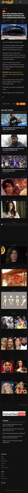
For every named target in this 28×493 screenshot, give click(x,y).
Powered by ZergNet (23, 404)
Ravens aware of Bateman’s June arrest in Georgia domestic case (14, 170)
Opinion (2, 465)
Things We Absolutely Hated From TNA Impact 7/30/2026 (20, 398)
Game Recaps (4, 461)
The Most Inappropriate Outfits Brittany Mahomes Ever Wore (6, 398)
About (2, 474)
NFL (7, 8)
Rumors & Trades (5, 467)
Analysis (3, 458)
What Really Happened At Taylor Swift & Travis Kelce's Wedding (6, 355)
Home (4, 8)
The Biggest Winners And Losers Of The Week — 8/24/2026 (21, 333)
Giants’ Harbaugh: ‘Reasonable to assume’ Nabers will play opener (14, 128)
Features (3, 463)
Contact (3, 476)
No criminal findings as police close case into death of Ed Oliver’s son (13, 149)
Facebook (22, 103)
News (2, 456)
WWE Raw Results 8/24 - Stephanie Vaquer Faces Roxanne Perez (20, 377)
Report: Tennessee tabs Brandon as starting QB (14, 433)
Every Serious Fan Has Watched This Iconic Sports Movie (7, 333)
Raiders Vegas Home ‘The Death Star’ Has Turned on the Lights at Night (13, 74)
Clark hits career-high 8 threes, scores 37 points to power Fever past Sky (12, 437)
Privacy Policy (4, 478)
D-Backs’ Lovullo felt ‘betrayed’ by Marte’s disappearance (12, 441)
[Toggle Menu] (20, 2)
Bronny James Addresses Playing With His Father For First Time (7, 377)
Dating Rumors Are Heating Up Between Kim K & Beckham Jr (20, 354)
